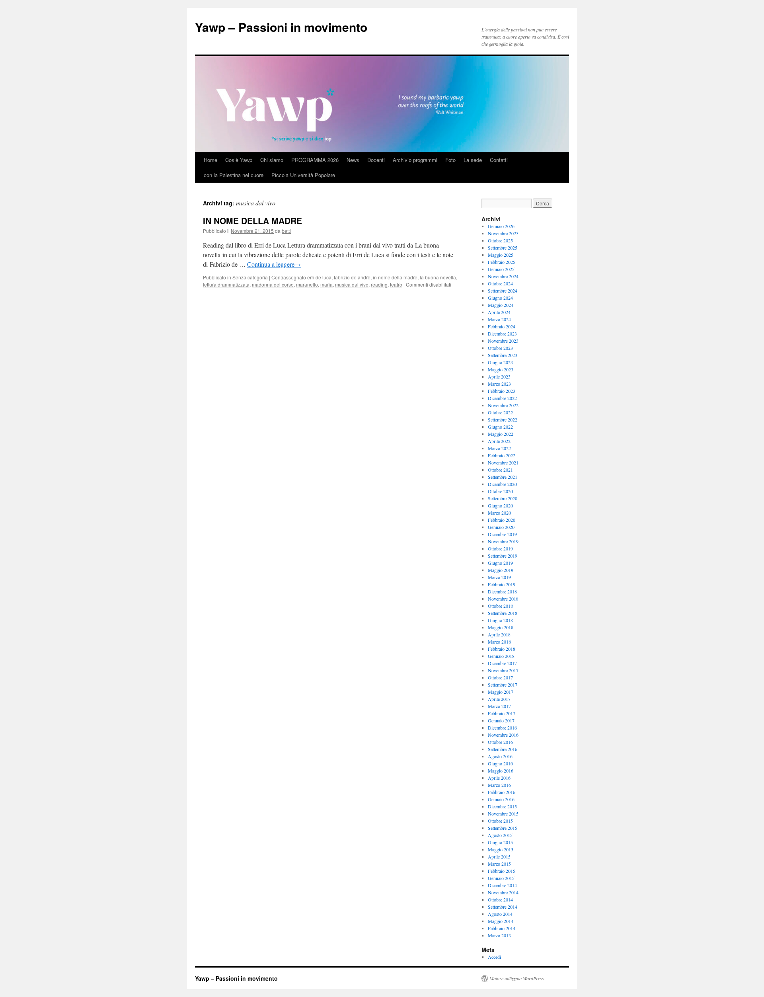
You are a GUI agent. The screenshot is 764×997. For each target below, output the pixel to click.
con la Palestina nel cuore (233, 175)
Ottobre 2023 (500, 348)
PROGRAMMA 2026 (315, 160)
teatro (396, 284)
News (353, 160)
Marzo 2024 (499, 319)
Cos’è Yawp (238, 160)
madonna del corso (273, 284)
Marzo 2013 (499, 935)
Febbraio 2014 (501, 928)
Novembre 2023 (503, 341)
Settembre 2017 (502, 684)
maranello (307, 284)
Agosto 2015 (500, 835)
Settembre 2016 (502, 749)
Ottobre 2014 (500, 899)
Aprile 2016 (499, 778)
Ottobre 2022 (500, 412)
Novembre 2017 (503, 670)
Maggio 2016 (500, 770)
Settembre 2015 (502, 828)
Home (210, 160)
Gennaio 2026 (501, 226)
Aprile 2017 (499, 699)
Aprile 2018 (499, 634)
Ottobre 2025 (500, 240)
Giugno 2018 (500, 620)
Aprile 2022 (499, 441)
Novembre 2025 (503, 233)
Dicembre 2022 (502, 398)
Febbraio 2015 (501, 871)
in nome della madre (395, 277)
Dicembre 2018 (502, 591)
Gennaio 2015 (501, 878)
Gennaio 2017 (501, 720)
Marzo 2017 (499, 706)
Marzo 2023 (499, 383)
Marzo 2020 (499, 512)
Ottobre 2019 (500, 548)
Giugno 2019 (500, 563)
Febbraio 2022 (501, 455)
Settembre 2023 (502, 355)
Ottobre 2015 (500, 821)
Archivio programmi (415, 160)
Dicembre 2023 (502, 333)
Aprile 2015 (499, 856)
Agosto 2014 (500, 914)
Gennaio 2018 (501, 656)
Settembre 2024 (502, 290)
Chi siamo (271, 160)
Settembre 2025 (502, 247)
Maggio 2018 (500, 627)
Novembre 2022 (503, 405)
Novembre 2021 (503, 462)
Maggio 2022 (500, 434)
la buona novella (438, 277)
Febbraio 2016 (501, 792)
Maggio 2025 (500, 255)
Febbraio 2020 (501, 520)
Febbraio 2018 (501, 649)
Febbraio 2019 (501, 584)
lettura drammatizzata (226, 284)
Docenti (376, 160)
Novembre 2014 (503, 892)
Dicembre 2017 (502, 663)
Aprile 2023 (499, 376)
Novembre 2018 (503, 598)
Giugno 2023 (500, 362)
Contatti (499, 160)
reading (379, 284)
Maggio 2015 (500, 849)
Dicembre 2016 (502, 727)
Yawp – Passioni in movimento (281, 26)
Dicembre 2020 (502, 484)
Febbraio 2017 (501, 713)
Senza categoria (250, 277)
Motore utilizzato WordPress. (517, 978)
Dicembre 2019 (502, 534)
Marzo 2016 (499, 785)
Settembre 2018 (502, 613)
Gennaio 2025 (501, 269)
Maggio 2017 (500, 692)
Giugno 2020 (500, 505)
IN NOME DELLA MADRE (252, 220)
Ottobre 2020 (500, 491)
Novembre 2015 (503, 813)
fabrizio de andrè (352, 277)
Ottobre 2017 (500, 677)
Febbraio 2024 (501, 326)
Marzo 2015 (499, 863)
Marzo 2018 (499, 641)
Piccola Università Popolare (303, 175)
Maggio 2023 (500, 369)
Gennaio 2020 (501, 527)
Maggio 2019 (500, 570)
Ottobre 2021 (500, 469)
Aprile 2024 (499, 312)
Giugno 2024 (500, 298)
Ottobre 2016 (500, 742)
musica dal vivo (351, 284)
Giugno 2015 (500, 842)
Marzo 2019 (499, 577)
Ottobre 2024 (500, 283)
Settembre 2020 (502, 498)
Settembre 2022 (502, 419)
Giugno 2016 (500, 763)
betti (286, 230)
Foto (450, 160)
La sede (473, 160)
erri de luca (319, 277)
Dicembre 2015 (502, 806)
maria (326, 284)
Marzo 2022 (499, 448)
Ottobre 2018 (500, 606)
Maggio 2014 (500, 921)
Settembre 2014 (502, 906)
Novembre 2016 (503, 735)
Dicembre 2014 (502, 885)
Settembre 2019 (502, 555)
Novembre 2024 (503, 276)
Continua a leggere (274, 264)
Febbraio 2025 (501, 262)
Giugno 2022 (500, 426)
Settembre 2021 (502, 477)
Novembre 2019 (503, 541)
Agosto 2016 (500, 756)
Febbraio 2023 (501, 391)
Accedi (494, 957)
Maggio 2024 (500, 305)
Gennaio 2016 (501, 799)
